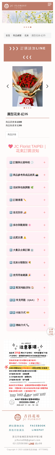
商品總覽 (17, 35)
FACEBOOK (38, 426)
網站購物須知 (16, 426)
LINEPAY (38, 430)
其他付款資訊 (16, 430)
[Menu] (49, 5)
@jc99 (38, 443)
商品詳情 (12, 134)
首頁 (8, 35)
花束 (26, 35)
